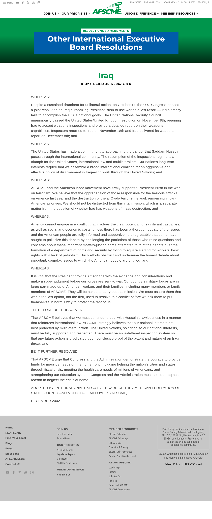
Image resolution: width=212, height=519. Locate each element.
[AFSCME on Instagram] (39, 2)
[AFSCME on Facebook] (22, 2)
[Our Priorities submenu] (89, 13)
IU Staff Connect (193, 464)
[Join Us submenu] (58, 13)
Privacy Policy (172, 464)
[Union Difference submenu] (158, 13)
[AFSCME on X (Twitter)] (28, 2)
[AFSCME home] (107, 8)
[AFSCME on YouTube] (33, 2)
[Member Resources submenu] (197, 13)
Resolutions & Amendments (106, 31)
